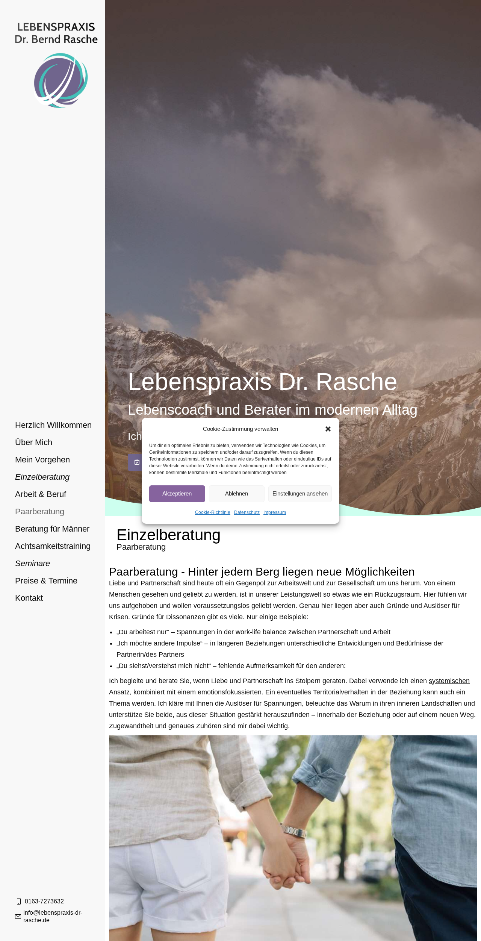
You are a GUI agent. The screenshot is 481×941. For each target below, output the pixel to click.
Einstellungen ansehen (300, 493)
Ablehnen (236, 493)
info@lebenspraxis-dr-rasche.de (52, 916)
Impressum (274, 512)
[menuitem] (53, 425)
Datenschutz (247, 512)
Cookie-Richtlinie (212, 512)
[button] (328, 429)
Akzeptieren (177, 493)
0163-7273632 (44, 901)
